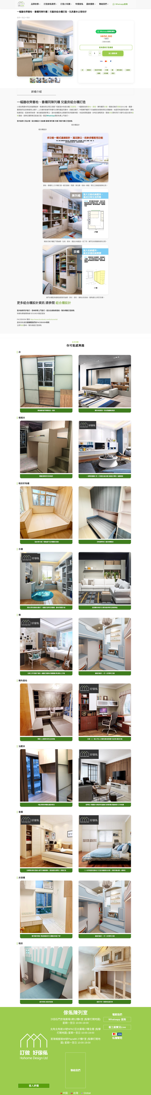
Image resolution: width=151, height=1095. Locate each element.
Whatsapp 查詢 (117, 1019)
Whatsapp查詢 (121, 4)
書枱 (89, 107)
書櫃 (99, 73)
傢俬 (110, 113)
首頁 (18, 18)
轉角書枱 (119, 70)
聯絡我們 (75, 1070)
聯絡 (22, 325)
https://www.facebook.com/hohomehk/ (44, 319)
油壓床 (128, 70)
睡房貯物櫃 (98, 70)
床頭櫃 (106, 73)
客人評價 (34, 1085)
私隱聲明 (117, 1038)
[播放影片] (70, 73)
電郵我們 (117, 1014)
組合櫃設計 (63, 302)
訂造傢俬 (73, 107)
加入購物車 (113, 53)
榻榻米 (89, 70)
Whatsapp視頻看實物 (107, 31)
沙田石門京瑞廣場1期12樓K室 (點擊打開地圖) (75, 1019)
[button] (35, 4)
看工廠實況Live (117, 1027)
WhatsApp (51, 116)
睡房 (28, 18)
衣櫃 (106, 70)
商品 (23, 18)
